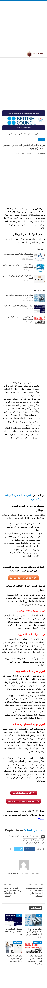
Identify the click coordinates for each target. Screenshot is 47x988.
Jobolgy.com (33, 830)
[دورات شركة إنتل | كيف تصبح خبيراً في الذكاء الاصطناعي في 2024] (39, 298)
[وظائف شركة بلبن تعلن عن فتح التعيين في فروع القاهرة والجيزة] (39, 268)
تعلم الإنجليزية (24, 836)
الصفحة (41, 818)
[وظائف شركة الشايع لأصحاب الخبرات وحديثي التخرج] (39, 257)
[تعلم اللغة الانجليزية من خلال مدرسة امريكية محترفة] (13, 947)
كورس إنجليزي (14, 836)
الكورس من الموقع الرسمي (22, 793)
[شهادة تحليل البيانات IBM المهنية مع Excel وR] (39, 309)
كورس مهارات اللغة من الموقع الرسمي (22, 801)
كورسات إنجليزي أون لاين (30, 839)
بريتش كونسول (35, 836)
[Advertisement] (23, 25)
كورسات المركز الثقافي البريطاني (35, 843)
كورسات (41, 139)
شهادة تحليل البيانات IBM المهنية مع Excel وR (18, 306)
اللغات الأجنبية (38, 942)
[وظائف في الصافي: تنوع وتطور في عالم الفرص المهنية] (39, 279)
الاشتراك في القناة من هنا (22, 578)
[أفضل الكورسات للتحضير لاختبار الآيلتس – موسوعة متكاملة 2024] (39, 320)
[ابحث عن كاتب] (23, 865)
